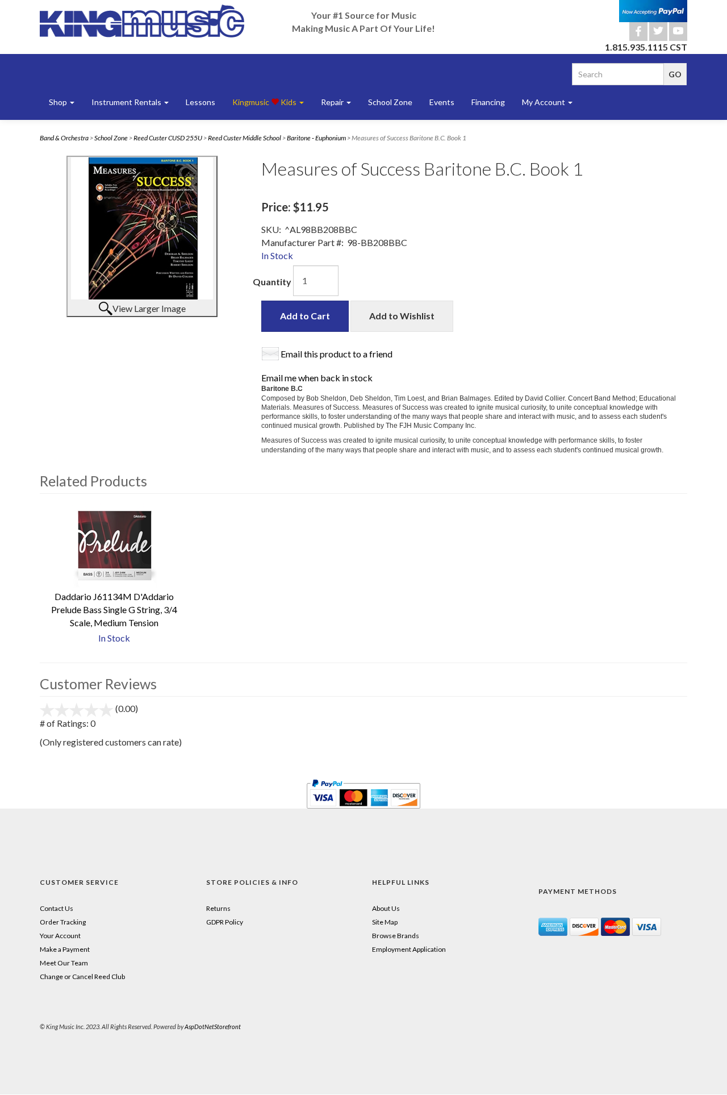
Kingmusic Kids (265, 102)
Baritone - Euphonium (316, 138)
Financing (488, 102)
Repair (333, 102)
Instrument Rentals (127, 102)
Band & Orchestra (64, 138)
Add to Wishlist (401, 315)
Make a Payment (65, 949)
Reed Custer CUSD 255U (167, 138)
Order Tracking (63, 922)
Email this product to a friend (336, 353)
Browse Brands (395, 935)
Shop (59, 102)
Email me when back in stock (317, 377)
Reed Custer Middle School (244, 138)
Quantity (272, 281)
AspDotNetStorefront (213, 1026)
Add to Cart (305, 315)
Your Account (60, 935)
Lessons (200, 102)
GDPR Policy (224, 922)
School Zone (390, 102)
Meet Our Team (64, 963)
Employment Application (409, 949)
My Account (544, 102)
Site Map (385, 922)
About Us (386, 908)
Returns (218, 908)
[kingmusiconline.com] (142, 21)
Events (441, 102)
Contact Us (56, 908)
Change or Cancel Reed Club (82, 976)
